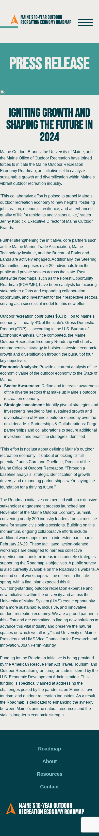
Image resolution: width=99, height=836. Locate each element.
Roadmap (49, 748)
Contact (49, 786)
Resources (49, 774)
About (49, 761)
